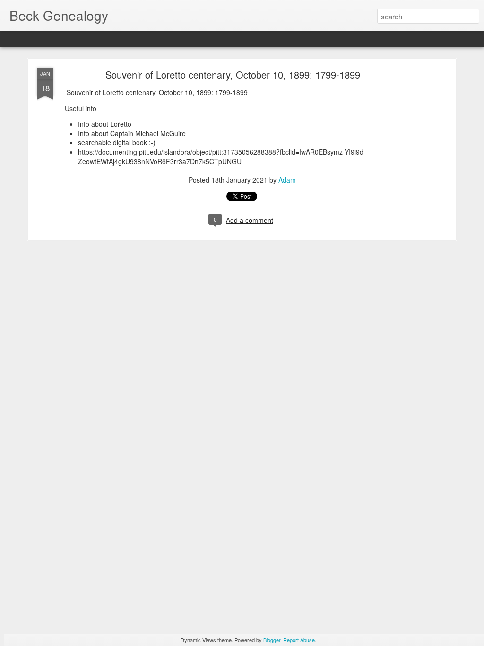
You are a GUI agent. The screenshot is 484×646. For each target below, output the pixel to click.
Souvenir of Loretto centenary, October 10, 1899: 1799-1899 (232, 74)
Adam (287, 179)
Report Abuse (299, 640)
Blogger (271, 640)
